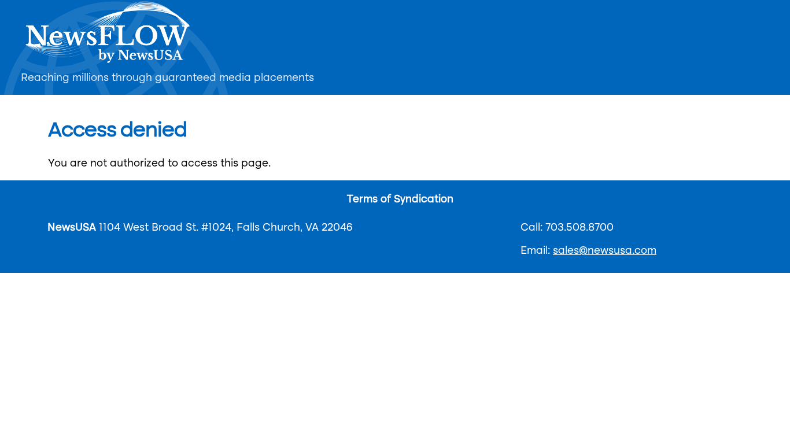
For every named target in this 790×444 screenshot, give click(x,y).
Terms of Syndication (400, 199)
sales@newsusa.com (604, 251)
